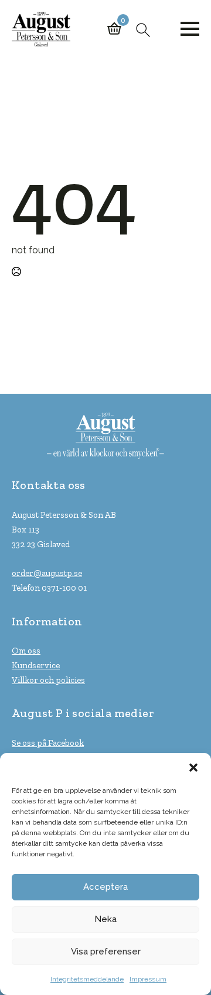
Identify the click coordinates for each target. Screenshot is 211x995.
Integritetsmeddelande (87, 979)
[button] (193, 767)
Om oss (26, 650)
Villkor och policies (48, 680)
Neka (105, 919)
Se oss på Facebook (48, 743)
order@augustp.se (47, 573)
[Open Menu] (190, 28)
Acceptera (105, 887)
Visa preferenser (106, 951)
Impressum (148, 979)
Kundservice (36, 665)
